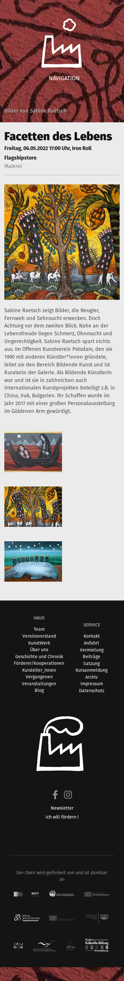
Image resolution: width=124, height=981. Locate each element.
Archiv (91, 677)
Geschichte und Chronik (39, 656)
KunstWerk (39, 643)
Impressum (91, 683)
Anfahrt (91, 643)
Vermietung (92, 650)
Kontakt (92, 636)
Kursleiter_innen (39, 670)
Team (39, 629)
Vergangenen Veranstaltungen (39, 680)
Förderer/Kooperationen (39, 663)
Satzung (91, 663)
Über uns (39, 649)
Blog (39, 690)
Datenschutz (91, 690)
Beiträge (91, 656)
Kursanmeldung (92, 670)
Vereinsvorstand (39, 636)
